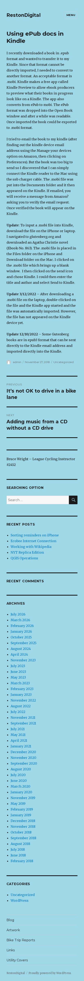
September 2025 (23, 643)
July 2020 (18, 775)
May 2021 (18, 735)
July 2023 (18, 666)
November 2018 (23, 826)
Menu (70, 15)
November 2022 (23, 700)
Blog (10, 920)
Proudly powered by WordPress (50, 973)
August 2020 (21, 769)
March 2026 (20, 620)
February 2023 (22, 689)
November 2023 (23, 660)
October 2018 (21, 832)
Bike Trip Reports (21, 940)
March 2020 (20, 786)
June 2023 (18, 672)
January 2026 (21, 631)
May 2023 (18, 677)
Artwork (13, 930)
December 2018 (23, 821)
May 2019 (18, 804)
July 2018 (18, 849)
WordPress (20, 900)
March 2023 (20, 683)
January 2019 (21, 815)
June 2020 (19, 781)
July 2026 (18, 614)
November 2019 (23, 798)
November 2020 (23, 758)
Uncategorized (63, 362)
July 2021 (18, 729)
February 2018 (22, 861)
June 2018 (18, 855)
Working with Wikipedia (31, 547)
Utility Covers (17, 960)
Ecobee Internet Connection (33, 541)
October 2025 (21, 637)
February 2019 (22, 809)
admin (17, 362)
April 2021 (19, 740)
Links (11, 950)
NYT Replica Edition (27, 552)
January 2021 (21, 746)
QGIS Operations (24, 558)
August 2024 (21, 649)
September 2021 (23, 723)
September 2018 (23, 838)
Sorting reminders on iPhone (35, 535)
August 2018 (20, 844)
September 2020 (24, 763)
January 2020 (21, 792)
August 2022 (21, 706)
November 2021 (23, 717)
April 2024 (19, 654)
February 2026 (22, 626)
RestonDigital (24, 15)
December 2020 (23, 752)
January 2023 (21, 695)
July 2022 (18, 712)
